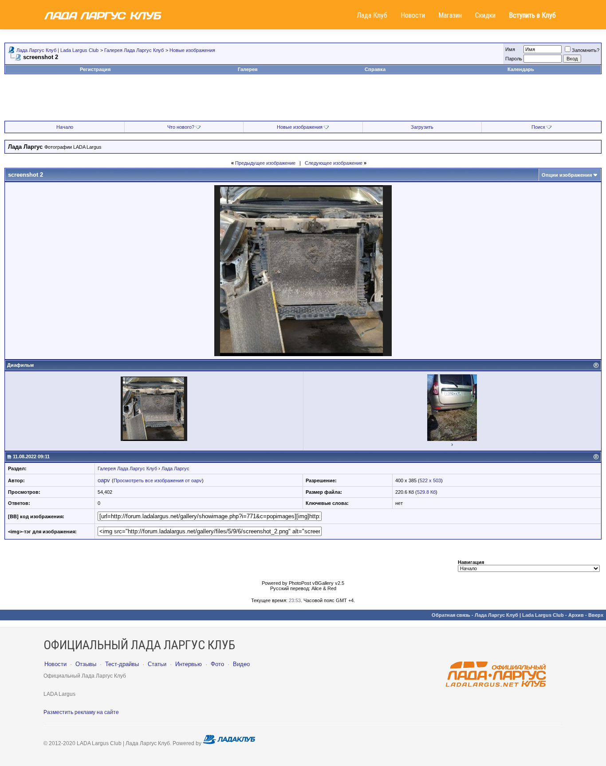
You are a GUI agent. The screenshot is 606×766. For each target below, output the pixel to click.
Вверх (595, 615)
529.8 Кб (426, 492)
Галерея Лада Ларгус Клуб (134, 50)
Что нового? (180, 127)
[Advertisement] (303, 101)
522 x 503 (430, 480)
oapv (104, 480)
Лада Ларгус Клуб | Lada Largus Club (57, 50)
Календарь (521, 69)
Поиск (538, 127)
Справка (375, 69)
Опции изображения (567, 175)
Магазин (450, 15)
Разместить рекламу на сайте (81, 712)
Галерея (247, 69)
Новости (413, 15)
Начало (64, 127)
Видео (241, 664)
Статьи (157, 664)
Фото (217, 664)
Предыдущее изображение (265, 163)
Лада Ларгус (175, 468)
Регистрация (95, 69)
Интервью (188, 664)
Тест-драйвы (122, 664)
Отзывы (85, 664)
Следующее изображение (333, 163)
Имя (510, 49)
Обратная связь (451, 615)
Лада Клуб (372, 15)
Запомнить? (585, 50)
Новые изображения (192, 50)
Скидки (485, 15)
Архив (576, 615)
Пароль (513, 58)
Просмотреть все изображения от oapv (158, 480)
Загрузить (422, 127)
